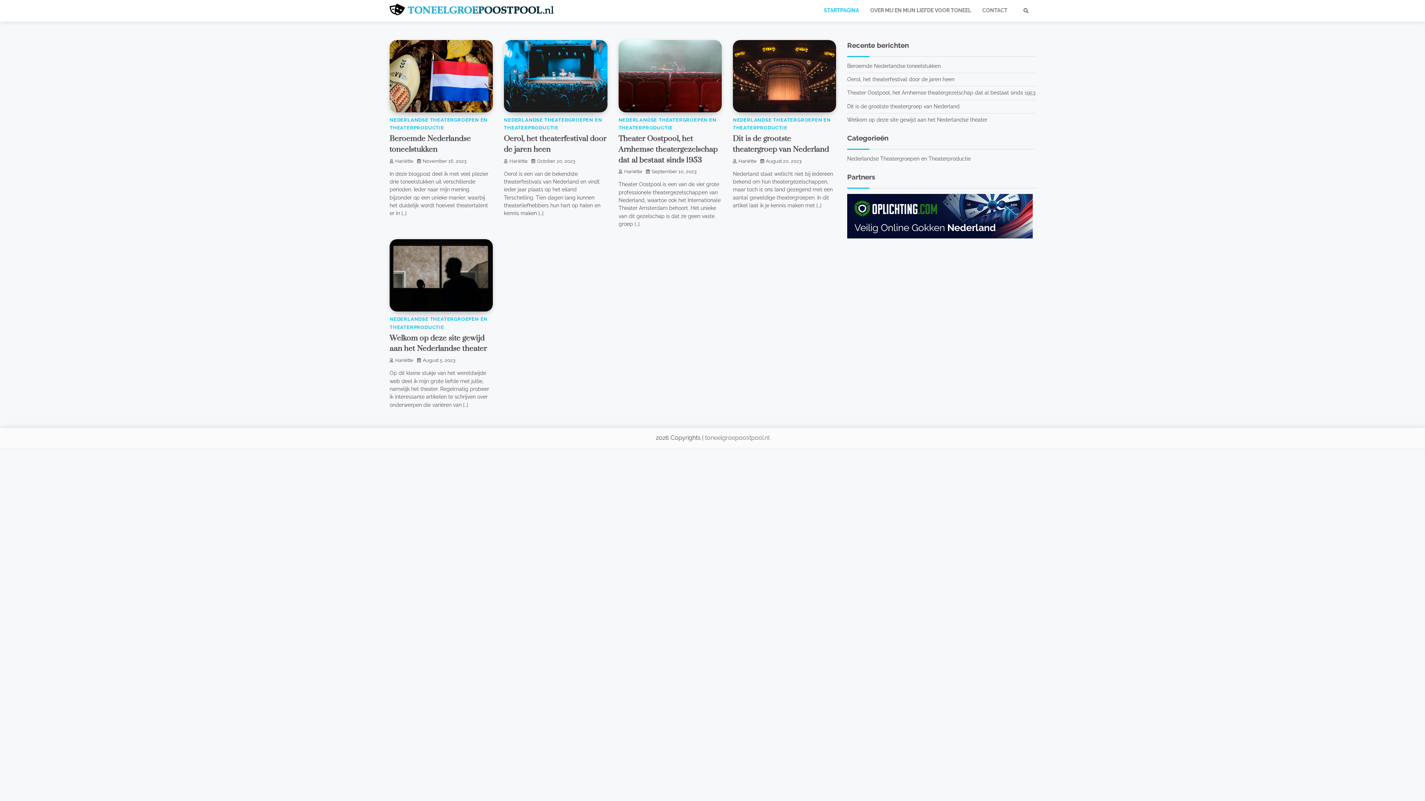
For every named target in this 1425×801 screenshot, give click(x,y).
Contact (995, 10)
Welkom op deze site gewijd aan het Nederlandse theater (917, 120)
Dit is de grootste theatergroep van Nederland (903, 106)
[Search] (1026, 10)
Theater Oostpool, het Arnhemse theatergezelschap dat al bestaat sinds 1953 (668, 149)
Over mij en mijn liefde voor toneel (920, 10)
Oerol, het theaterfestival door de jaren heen (900, 79)
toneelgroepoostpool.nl (737, 437)
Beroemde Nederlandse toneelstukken (894, 66)
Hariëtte (404, 161)
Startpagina (841, 10)
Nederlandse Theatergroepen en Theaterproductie (909, 159)
